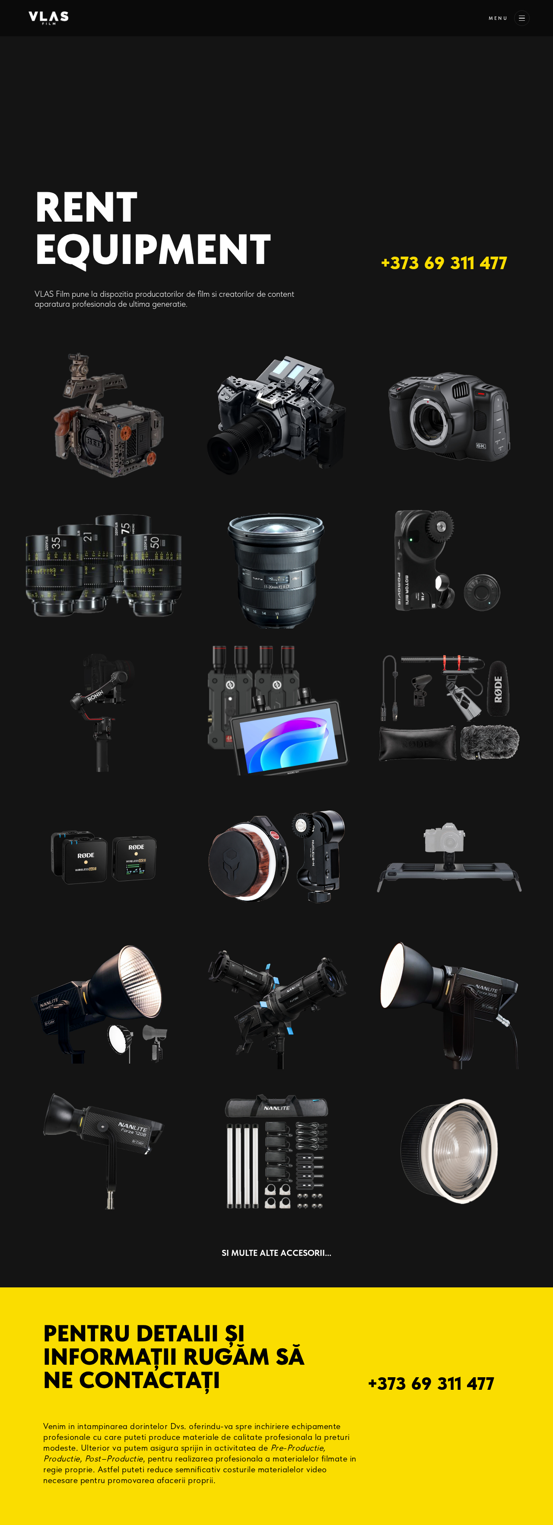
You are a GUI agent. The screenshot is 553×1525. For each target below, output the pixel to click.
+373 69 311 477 (443, 262)
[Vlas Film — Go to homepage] (48, 18)
